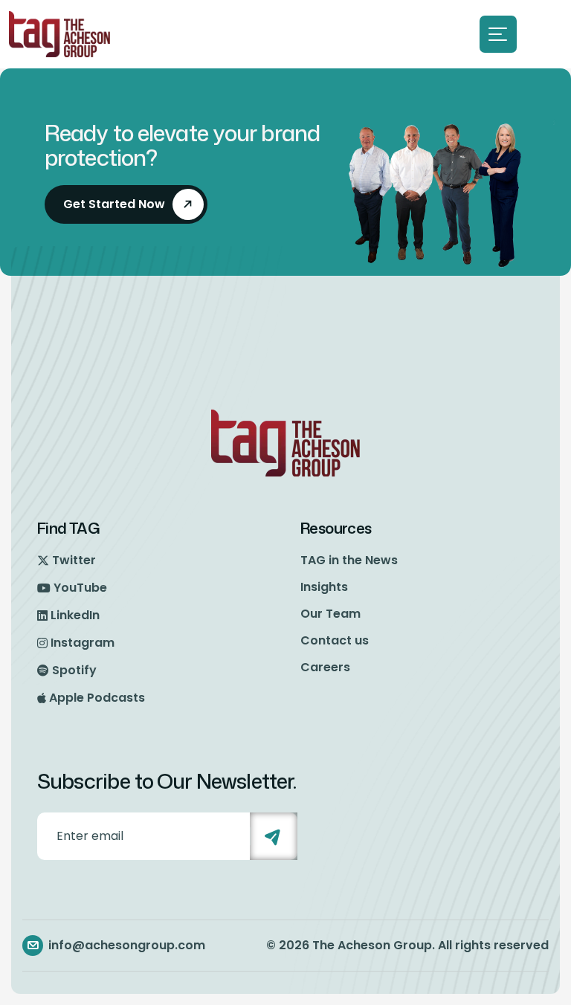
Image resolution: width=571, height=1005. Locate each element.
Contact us (334, 640)
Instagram (82, 642)
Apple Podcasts (97, 697)
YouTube (80, 587)
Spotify (74, 670)
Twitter (74, 560)
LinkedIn (75, 615)
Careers (325, 667)
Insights (324, 586)
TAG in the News (349, 560)
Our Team (330, 613)
